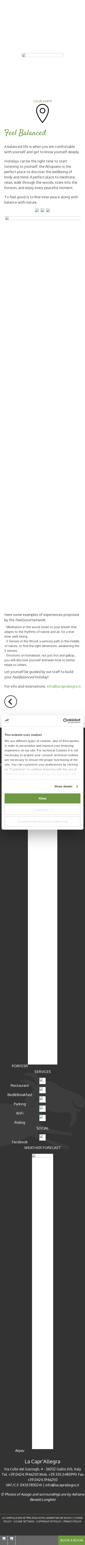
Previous (10, 701)
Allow (42, 798)
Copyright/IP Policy (48, 1521)
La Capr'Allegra (42, 1461)
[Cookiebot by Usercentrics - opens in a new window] (63, 720)
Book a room (71, 1540)
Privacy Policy (72, 1521)
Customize (40, 809)
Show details (63, 786)
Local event (42, 101)
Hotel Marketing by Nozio (55, 1517)
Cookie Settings (24, 1521)
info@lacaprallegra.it (64, 686)
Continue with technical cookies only (42, 821)
